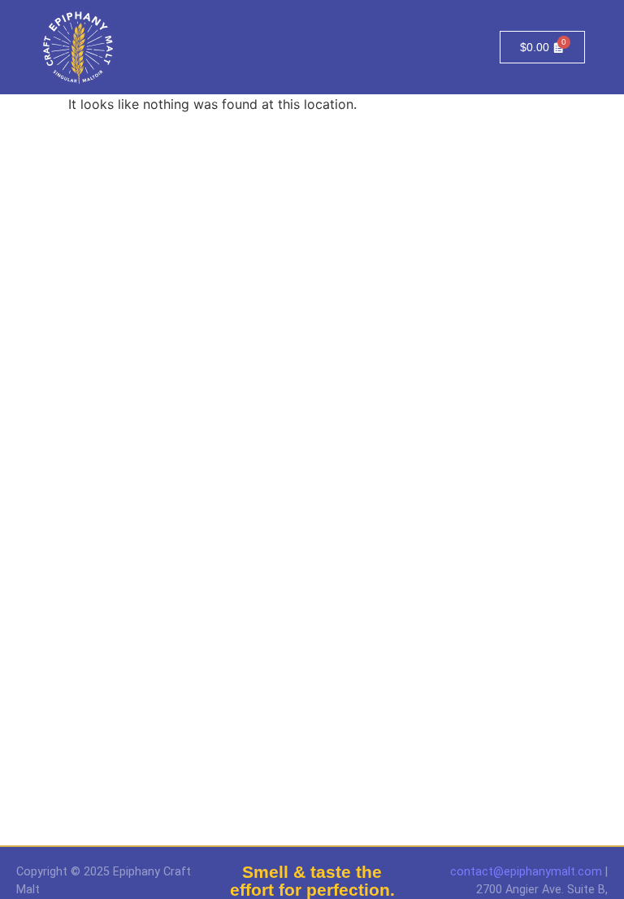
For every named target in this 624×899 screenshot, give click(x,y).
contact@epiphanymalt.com (526, 872)
